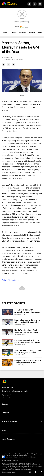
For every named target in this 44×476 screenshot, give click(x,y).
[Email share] (13, 64)
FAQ (28, 454)
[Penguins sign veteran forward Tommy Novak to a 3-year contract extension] (7, 362)
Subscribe (6, 396)
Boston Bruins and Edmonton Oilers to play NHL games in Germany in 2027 (27, 321)
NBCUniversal (13, 460)
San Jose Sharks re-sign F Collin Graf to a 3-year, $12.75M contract (28, 351)
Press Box (5, 455)
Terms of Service (31, 457)
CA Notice (21, 457)
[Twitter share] (8, 64)
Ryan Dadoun (8, 57)
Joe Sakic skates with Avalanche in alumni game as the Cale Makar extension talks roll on (27, 311)
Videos (39, 32)
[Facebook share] (3, 64)
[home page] (9, 4)
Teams (5, 32)
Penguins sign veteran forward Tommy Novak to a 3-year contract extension (27, 361)
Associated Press (19, 314)
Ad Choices (12, 455)
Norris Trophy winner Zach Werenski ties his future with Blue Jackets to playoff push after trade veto (26, 331)
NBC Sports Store (35, 454)
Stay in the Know (8, 387)
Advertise (5, 454)
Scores (14, 32)
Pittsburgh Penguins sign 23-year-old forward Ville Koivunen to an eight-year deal (28, 341)
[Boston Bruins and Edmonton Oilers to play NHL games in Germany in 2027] (7, 322)
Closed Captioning (20, 454)
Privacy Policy (21, 455)
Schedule (31, 32)
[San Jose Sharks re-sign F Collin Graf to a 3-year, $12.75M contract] (7, 352)
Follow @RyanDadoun (11, 280)
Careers (11, 454)
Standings (22, 32)
